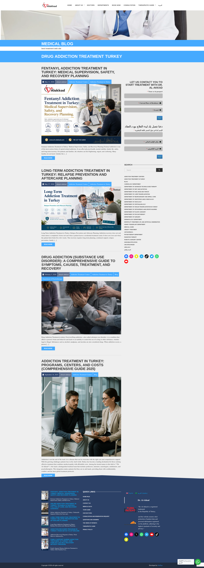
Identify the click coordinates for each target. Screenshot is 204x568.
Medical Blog (87, 506)
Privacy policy (88, 529)
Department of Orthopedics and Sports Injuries (140, 209)
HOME (69, 5)
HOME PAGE (86, 496)
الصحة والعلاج (127, 249)
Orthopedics (128, 232)
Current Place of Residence (148, 103)
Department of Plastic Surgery (135, 212)
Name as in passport (155, 91)
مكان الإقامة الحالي (151, 142)
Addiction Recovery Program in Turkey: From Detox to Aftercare (64, 530)
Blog (126, 181)
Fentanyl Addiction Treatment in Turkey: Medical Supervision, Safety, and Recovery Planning (78, 72)
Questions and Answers (91, 519)
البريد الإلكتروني (153, 149)
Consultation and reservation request (96, 516)
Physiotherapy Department (133, 234)
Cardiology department (132, 184)
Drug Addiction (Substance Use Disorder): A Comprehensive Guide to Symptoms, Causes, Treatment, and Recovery (78, 263)
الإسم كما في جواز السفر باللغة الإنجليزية (148, 130)
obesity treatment (130, 229)
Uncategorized (129, 244)
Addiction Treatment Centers (134, 176)
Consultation (129, 5)
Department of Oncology (133, 201)
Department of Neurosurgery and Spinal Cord (140, 196)
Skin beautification (130, 242)
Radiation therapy (130, 237)
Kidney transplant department (134, 224)
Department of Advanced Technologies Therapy (140, 186)
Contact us (87, 503)
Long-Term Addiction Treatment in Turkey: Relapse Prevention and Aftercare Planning (75, 174)
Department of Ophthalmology (135, 204)
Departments (103, 5)
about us (79, 5)
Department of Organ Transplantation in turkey (140, 206)
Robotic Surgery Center (132, 239)
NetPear (160, 565)
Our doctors (87, 513)
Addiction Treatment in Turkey (134, 179)
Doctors (90, 5)
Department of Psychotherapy (134, 214)
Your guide (86, 509)
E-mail (156, 110)
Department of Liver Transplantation (137, 194)
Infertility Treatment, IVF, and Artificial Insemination (142, 222)
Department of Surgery (132, 217)
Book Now (116, 5)
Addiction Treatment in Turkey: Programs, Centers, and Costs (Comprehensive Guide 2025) (72, 365)
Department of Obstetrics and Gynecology (139, 199)
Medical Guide (129, 227)
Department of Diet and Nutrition (135, 189)
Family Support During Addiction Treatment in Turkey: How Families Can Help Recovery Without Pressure (64, 542)
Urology (127, 247)
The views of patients (90, 523)
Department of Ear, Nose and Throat (136, 191)
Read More (48, 158)
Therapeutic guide (146, 5)
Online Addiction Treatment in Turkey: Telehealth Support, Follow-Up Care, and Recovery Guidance (63, 506)
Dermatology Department (133, 219)
